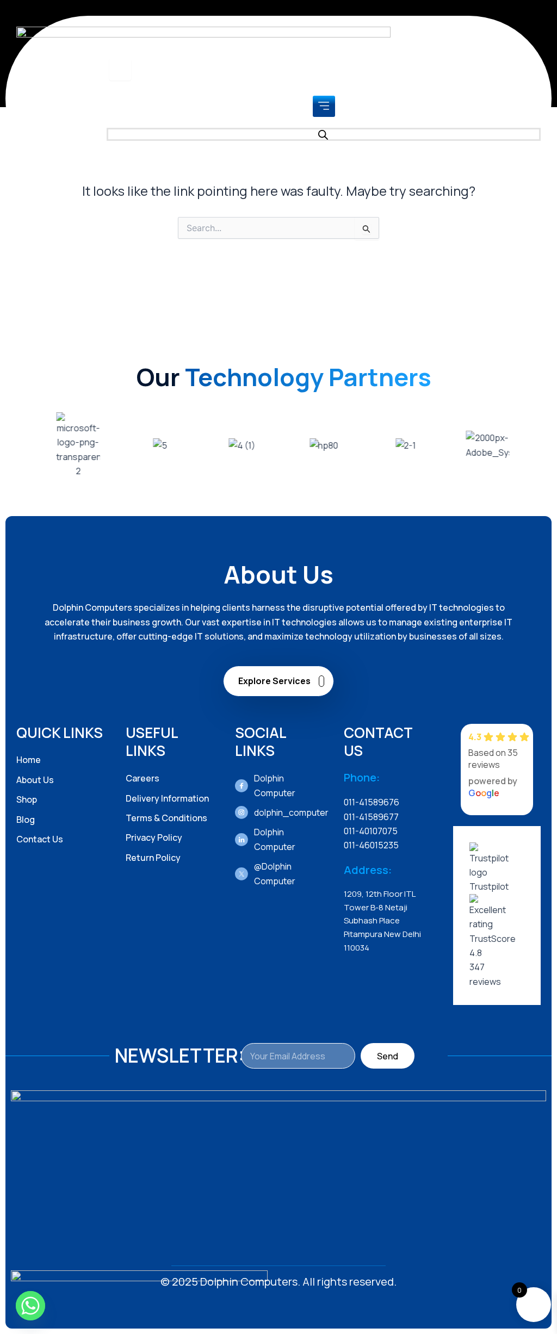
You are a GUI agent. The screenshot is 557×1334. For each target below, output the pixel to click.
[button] (324, 106)
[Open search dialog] (120, 69)
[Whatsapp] (30, 1305)
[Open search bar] (323, 134)
